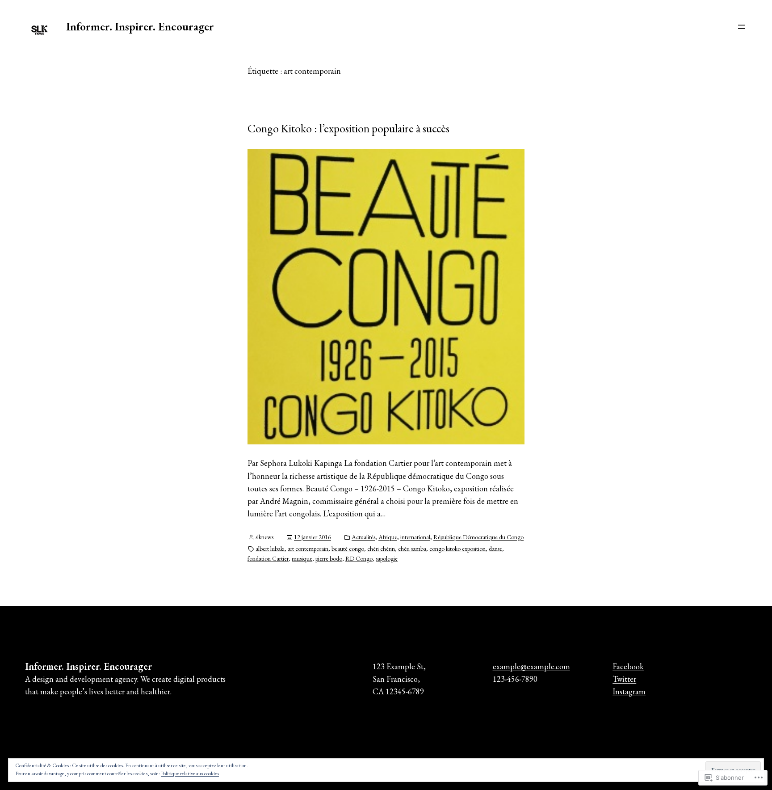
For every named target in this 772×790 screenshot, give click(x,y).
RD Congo (359, 558)
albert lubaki (270, 549)
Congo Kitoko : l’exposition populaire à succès (348, 128)
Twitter (624, 679)
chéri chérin (381, 549)
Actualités (363, 537)
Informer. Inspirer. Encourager (140, 26)
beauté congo (347, 549)
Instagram (629, 691)
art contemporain (308, 549)
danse (495, 549)
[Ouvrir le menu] (741, 26)
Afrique (387, 537)
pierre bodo (328, 558)
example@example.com (531, 666)
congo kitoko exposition (457, 549)
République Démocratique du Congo (478, 537)
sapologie (387, 558)
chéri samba (412, 549)
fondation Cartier (268, 558)
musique (302, 558)
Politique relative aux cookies (190, 773)
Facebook (628, 666)
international (415, 537)
